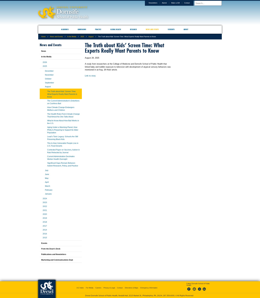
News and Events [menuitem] (152, 29)
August (91, 36)
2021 (45, 210)
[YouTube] (199, 288)
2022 (45, 206)
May (46, 178)
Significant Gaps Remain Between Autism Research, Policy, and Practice (62, 164)
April (47, 182)
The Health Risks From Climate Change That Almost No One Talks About (63, 115)
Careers (98, 285)
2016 (45, 234)
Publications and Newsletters (53, 254)
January (48, 194)
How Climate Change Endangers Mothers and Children (60, 108)
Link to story (90, 76)
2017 (45, 226)
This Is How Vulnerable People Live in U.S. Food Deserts (62, 144)
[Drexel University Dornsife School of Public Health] (63, 17)
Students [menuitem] (171, 29)
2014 (45, 230)
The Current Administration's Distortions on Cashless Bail (63, 102)
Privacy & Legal (109, 285)
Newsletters (153, 3)
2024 (45, 199)
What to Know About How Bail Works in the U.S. (63, 122)
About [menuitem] (186, 29)
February (48, 190)
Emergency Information (148, 285)
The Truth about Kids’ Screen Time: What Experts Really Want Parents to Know (62, 94)
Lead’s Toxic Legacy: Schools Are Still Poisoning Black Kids (62, 138)
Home (43, 36)
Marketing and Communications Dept (57, 260)
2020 (45, 214)
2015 (45, 238)
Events (44, 243)
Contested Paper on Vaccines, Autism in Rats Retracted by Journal (63, 151)
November (49, 75)
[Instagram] (194, 288)
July (46, 170)
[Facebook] (189, 288)
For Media (89, 285)
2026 (45, 62)
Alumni (164, 3)
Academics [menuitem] (65, 29)
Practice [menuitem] (98, 29)
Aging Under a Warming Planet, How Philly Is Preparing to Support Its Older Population (62, 130)
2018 (45, 222)
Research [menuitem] (133, 29)
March (47, 186)
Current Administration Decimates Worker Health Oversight (61, 157)
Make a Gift (175, 3)
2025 (82, 36)
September (49, 83)
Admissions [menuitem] (82, 29)
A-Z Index (80, 285)
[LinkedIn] (204, 288)
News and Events (56, 36)
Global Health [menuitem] (115, 29)
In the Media (71, 36)
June (47, 174)
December (49, 71)
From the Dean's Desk (50, 249)
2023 (45, 202)
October (48, 79)
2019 (45, 218)
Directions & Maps (131, 285)
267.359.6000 (130, 296)
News (43, 51)
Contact (187, 3)
